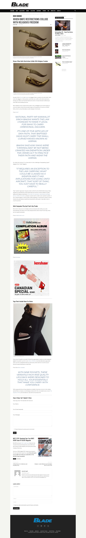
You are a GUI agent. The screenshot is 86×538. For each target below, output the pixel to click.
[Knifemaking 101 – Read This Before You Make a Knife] (64, 25)
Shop (17, 10)
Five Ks (21, 97)
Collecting (33, 10)
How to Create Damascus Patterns (66, 56)
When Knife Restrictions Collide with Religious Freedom (30, 20)
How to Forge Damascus (66, 49)
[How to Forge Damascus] (56, 51)
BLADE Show (51, 531)
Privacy (56, 532)
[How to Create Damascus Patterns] (58, 57)
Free (48, 10)
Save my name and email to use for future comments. (26, 505)
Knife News (19, 458)
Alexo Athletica (32, 361)
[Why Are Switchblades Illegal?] (58, 63)
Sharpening (39, 10)
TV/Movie (44, 10)
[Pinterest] (44, 526)
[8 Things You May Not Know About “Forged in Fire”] (56, 45)
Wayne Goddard (57, 35)
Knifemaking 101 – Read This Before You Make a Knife (64, 33)
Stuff (17, 112)
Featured (14, 15)
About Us (26, 531)
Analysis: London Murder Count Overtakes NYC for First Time (43, 464)
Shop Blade (58, 531)
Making (27, 10)
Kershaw (18, 257)
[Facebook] (38, 526)
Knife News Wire (19, 14)
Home (14, 14)
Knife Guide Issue (25, 443)
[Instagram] (41, 526)
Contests (59, 10)
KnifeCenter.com (20, 215)
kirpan (26, 97)
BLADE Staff (15, 24)
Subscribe (31, 531)
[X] (48, 526)
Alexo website (21, 367)
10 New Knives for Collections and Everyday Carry (20, 464)
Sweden (23, 195)
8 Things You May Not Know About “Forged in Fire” (66, 44)
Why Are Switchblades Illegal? (67, 61)
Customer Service (43, 531)
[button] (75, 10)
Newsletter (53, 10)
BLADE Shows (22, 10)
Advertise (37, 531)
